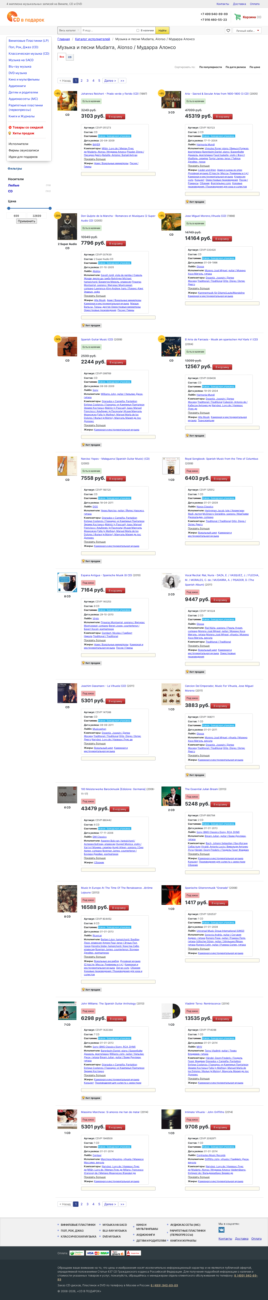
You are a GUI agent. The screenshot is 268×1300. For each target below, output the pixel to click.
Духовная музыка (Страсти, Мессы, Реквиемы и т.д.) (218, 173)
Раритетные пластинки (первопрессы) (26, 107)
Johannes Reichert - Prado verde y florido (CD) (110, 93)
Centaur (97, 1155)
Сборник (205, 183)
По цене (255, 67)
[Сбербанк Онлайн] (76, 1253)
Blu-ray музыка (20, 66)
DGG (95, 506)
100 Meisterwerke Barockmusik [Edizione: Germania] (113, 789)
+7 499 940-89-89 (214, 14)
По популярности (210, 67)
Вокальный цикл (207, 532)
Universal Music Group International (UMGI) (220, 930)
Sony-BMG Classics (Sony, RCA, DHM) (218, 832)
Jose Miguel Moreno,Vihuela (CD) (206, 215)
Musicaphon (99, 728)
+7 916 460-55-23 (214, 20)
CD (70, 57)
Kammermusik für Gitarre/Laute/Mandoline (221, 292)
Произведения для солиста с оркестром (222, 861)
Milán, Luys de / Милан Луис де (105, 1169)
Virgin (96, 618)
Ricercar (97, 935)
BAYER (96, 144)
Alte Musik (100, 300)
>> (122, 80)
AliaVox (96, 271)
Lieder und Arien (207, 169)
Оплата (255, 3)
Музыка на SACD (21, 60)
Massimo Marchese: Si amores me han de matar (110, 1112)
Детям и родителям (23, 92)
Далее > (110, 80)
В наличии (147, 30)
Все (62, 56)
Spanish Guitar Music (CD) (97, 339)
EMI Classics (100, 836)
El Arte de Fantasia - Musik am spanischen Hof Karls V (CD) (221, 339)
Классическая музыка (78, 1236)
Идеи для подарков (23, 157)
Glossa (200, 266)
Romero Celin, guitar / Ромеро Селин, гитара (221, 944)
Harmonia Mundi (206, 144)
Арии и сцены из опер (229, 169)
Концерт (199, 179)
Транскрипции (206, 420)
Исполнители (18, 144)
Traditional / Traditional (209, 280)
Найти (162, 30)
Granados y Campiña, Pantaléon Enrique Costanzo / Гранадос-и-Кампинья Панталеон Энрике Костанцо (114, 404)
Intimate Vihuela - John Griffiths (205, 1112)
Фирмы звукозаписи (24, 150)
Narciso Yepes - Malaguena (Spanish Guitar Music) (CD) (115, 458)
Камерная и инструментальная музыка (210, 176)
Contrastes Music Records (211, 1155)
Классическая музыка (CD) (29, 53)
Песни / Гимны (126, 310)
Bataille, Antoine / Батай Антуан (119, 155)
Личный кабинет (246, 30)
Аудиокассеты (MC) (23, 99)
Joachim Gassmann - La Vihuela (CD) (104, 685)
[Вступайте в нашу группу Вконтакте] (221, 1230)
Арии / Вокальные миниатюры (111, 163)
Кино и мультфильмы (24, 79)
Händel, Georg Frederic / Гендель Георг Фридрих (221, 849)
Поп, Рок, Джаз (72, 1230)
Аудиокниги (17, 86)
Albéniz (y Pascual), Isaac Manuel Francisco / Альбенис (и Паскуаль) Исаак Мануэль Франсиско (113, 411)
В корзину (115, 116)
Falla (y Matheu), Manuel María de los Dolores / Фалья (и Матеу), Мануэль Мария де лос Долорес (112, 418)
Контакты (223, 3)
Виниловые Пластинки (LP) (29, 40)
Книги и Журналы (22, 116)
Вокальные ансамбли (106, 961)
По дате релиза (236, 67)
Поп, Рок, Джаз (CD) (23, 47)
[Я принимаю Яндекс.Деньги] (118, 1253)
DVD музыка (18, 73)
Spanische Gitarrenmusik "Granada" (207, 887)
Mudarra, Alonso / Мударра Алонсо (106, 151)
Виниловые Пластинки (78, 1224)
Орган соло (122, 967)
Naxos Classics (205, 506)
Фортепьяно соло (221, 183)
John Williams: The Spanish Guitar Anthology (109, 1003)
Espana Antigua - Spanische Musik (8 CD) (107, 575)
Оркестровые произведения (222, 179)
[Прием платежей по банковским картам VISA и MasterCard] (97, 1253)
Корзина (252, 17)
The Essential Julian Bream (202, 789)
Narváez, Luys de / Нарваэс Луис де (112, 739)
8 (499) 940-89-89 (164, 1285)
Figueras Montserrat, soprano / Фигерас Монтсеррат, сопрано (112, 285)
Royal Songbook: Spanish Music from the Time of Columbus (221, 458)
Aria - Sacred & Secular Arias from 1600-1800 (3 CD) (217, 93)
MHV (199, 1046)
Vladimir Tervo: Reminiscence (203, 1003)
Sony (95, 390)
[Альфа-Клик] (133, 1253)
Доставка (239, 3)
